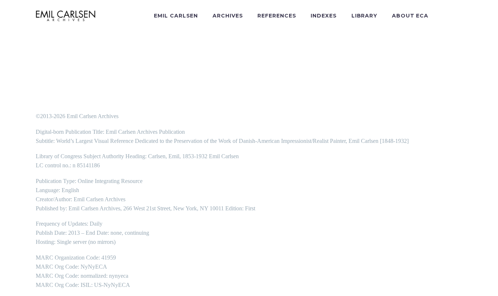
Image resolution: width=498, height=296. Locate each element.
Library (364, 15)
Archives (228, 15)
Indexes (323, 15)
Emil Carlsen (176, 15)
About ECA (410, 15)
